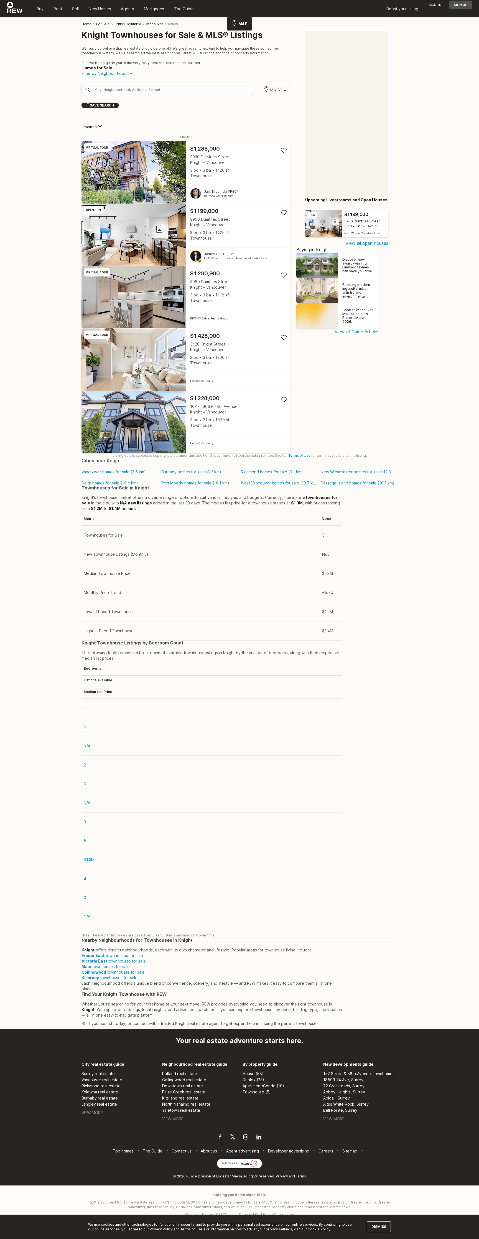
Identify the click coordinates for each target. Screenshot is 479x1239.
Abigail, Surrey (336, 1098)
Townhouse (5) (257, 1092)
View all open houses (366, 243)
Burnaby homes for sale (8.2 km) (191, 472)
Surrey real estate (98, 1073)
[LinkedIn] (259, 1137)
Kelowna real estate (99, 1092)
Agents (127, 8)
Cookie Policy (319, 1229)
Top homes (123, 1151)
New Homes (100, 8)
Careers (326, 1151)
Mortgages (154, 8)
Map (243, 23)
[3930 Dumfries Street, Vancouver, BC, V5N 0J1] (185, 172)
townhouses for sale (112, 955)
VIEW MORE (92, 1112)
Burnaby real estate (99, 1098)
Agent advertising (242, 1151)
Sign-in (435, 5)
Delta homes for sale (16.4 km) (109, 483)
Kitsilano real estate (180, 1098)
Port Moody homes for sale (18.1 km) (195, 483)
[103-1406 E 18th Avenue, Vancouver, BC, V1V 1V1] (185, 422)
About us (209, 1151)
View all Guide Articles (357, 331)
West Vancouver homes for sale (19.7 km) (278, 483)
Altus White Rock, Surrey (346, 1104)
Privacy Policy (161, 1229)
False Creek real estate (183, 1092)
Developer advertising (288, 1151)
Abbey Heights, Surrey (344, 1092)
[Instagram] (245, 1137)
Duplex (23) (253, 1079)
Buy (40, 8)
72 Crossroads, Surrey (344, 1085)
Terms (301, 1176)
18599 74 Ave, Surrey (343, 1079)
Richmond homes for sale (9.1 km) (272, 472)
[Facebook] (220, 1137)
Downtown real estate (182, 1085)
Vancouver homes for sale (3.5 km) (113, 472)
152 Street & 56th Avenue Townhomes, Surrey (360, 1073)
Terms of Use (299, 455)
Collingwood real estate (184, 1079)
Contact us (182, 1151)
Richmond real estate (101, 1085)
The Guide (184, 8)
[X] (232, 1137)
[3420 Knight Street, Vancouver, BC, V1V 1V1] (185, 359)
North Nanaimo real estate (186, 1104)
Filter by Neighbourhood (104, 73)
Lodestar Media (229, 1176)
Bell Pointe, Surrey (340, 1110)
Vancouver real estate (101, 1079)
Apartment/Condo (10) (263, 1085)
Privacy (282, 1176)
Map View (278, 90)
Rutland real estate (179, 1073)
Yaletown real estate (181, 1110)
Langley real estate (99, 1104)
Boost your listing (402, 8)
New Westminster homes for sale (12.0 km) (358, 472)
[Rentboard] (249, 1163)
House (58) (253, 1073)
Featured (89, 127)
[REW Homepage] (15, 9)
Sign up (460, 5)
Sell (75, 8)
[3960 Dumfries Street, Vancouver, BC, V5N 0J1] (185, 297)
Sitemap (349, 1151)
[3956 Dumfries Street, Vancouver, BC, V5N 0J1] (185, 235)
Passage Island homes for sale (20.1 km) (357, 483)
